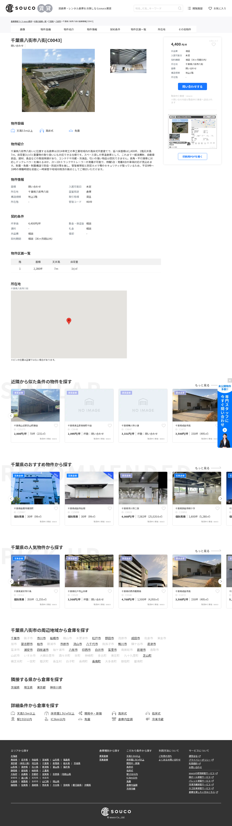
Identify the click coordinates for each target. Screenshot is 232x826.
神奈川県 (56, 687)
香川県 (24, 777)
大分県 (56, 784)
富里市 (112, 649)
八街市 (58, 21)
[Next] (221, 498)
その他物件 (185, 29)
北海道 (14, 756)
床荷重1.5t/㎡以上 (62, 713)
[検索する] (180, 8)
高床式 (122, 713)
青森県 (14, 759)
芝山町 (147, 655)
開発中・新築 (93, 713)
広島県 (14, 781)
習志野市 (27, 644)
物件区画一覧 (138, 29)
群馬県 (56, 763)
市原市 (64, 644)
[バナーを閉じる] (230, 380)
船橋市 (54, 638)
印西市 (86, 649)
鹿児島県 (77, 784)
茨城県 (15, 687)
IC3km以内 (58, 719)
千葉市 (15, 638)
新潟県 (45, 766)
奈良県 (56, 774)
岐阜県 (35, 770)
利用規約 (193, 763)
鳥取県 (24, 781)
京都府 (35, 774)
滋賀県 (45, 774)
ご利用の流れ (165, 756)
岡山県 (56, 781)
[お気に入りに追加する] (56, 425)
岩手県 (24, 759)
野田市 (109, 638)
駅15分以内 (24, 719)
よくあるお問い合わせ (170, 759)
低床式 (156, 713)
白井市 (99, 649)
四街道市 (43, 649)
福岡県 (14, 784)
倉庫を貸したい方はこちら (202, 792)
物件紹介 (69, 29)
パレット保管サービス (200, 780)
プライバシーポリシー (200, 759)
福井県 (66, 766)
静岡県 (14, 770)
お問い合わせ (195, 767)
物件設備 (46, 29)
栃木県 (66, 763)
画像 (22, 29)
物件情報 (92, 29)
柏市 (40, 644)
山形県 (56, 759)
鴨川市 (122, 644)
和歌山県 (66, 774)
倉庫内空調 (125, 719)
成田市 (135, 638)
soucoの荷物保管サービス (202, 773)
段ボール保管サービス (200, 777)
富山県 (56, 766)
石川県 (35, 766)
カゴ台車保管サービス (200, 788)
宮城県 (45, 759)
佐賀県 (24, 784)
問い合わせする (192, 86)
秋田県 (35, 759)
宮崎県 (66, 784)
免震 (87, 719)
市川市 (41, 638)
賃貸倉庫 (103, 756)
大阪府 (14, 774)
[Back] (11, 416)
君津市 (151, 644)
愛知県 (24, 770)
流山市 (77, 644)
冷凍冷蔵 (157, 719)
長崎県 (35, 784)
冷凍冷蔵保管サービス (200, 784)
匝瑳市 (141, 649)
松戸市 (96, 638)
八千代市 (92, 644)
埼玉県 (28, 687)
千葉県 (51, 21)
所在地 (161, 29)
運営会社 (193, 756)
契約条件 (115, 29)
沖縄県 (87, 784)
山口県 (45, 781)
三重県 (45, 770)
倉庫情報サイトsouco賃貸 (21, 21)
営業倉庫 (103, 759)
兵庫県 (24, 774)
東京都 (41, 687)
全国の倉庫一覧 (40, 21)
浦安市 (28, 649)
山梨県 (14, 766)
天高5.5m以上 (26, 713)
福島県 (66, 759)
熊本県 (45, 784)
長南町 (96, 661)
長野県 (24, 766)
